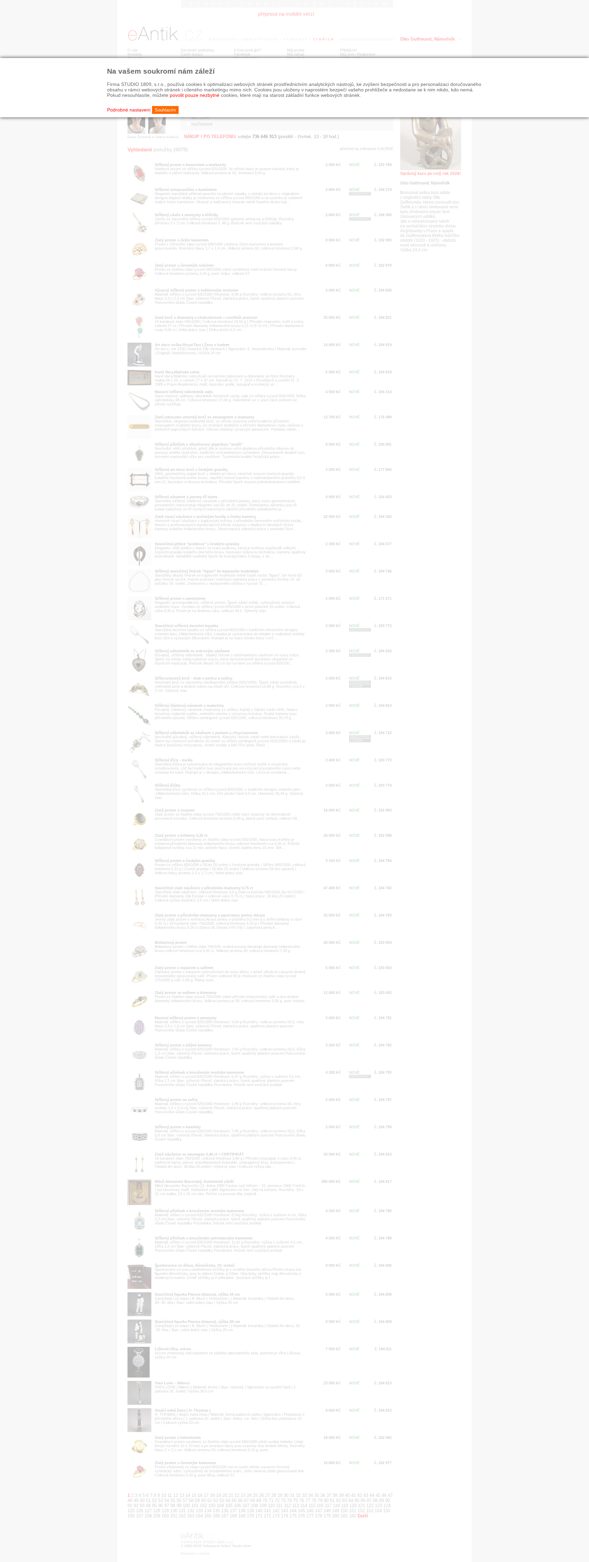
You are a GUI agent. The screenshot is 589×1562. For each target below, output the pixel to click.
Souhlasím (165, 110)
